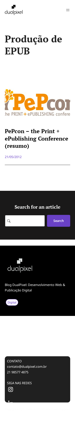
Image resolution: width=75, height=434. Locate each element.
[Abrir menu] (67, 10)
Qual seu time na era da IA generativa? (31, 318)
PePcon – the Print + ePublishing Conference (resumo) (36, 138)
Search (58, 221)
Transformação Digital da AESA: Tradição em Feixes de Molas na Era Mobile (35, 329)
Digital (12, 302)
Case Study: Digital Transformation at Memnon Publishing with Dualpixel (37, 342)
